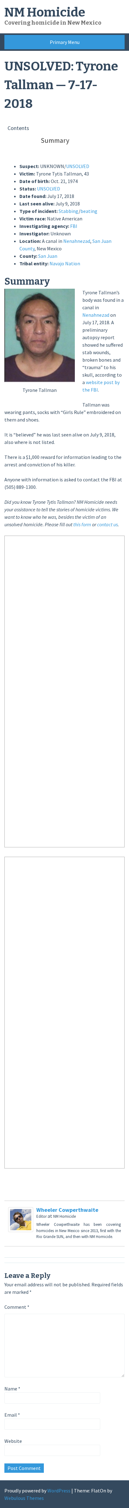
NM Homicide (44, 12)
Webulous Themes (24, 1498)
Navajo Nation (64, 263)
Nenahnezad (76, 241)
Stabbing (69, 211)
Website (13, 1441)
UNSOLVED (77, 166)
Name (12, 1388)
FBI (73, 226)
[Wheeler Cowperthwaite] (20, 1230)
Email (12, 1415)
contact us (107, 524)
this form (82, 524)
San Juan (47, 256)
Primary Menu (65, 42)
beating (88, 211)
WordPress (58, 1490)
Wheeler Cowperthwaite (67, 1209)
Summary (55, 140)
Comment (16, 1307)
